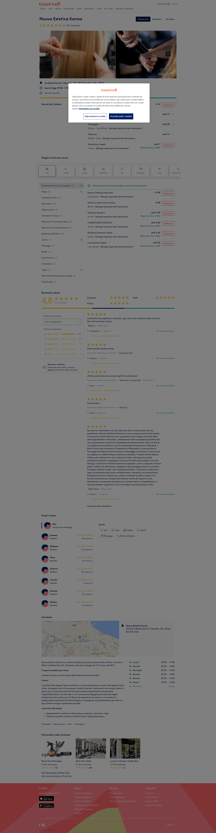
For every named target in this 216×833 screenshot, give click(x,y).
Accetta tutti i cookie (121, 116)
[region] (109, 103)
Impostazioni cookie (95, 116)
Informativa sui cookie (89, 109)
